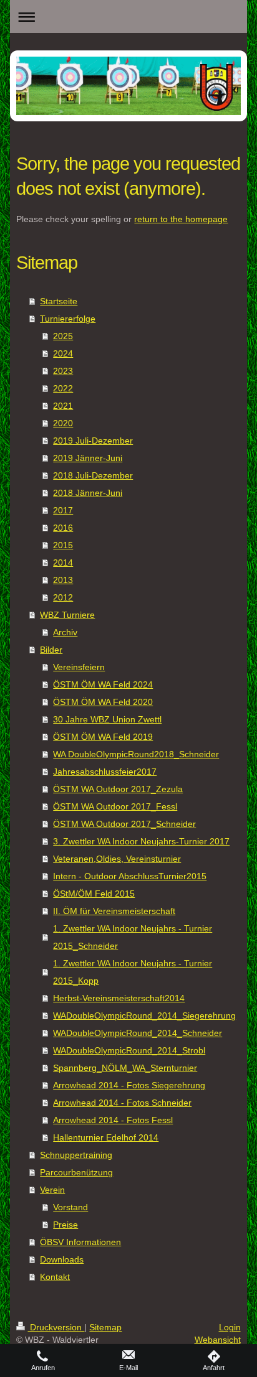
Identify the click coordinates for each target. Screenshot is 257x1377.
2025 (63, 336)
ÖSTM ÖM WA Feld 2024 (103, 684)
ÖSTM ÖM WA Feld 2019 (103, 737)
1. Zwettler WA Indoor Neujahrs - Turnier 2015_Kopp (132, 972)
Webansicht (218, 1340)
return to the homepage (181, 219)
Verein (52, 1190)
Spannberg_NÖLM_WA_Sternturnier (125, 1068)
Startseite (58, 301)
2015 (63, 545)
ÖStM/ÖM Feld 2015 (94, 894)
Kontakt (55, 1277)
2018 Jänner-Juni (87, 493)
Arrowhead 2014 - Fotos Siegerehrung (129, 1085)
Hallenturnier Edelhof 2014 (105, 1137)
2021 (63, 406)
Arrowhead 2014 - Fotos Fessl (113, 1120)
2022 (63, 388)
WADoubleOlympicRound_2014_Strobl (129, 1050)
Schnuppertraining (76, 1155)
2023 (63, 371)
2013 (63, 580)
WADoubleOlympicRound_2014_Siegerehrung (144, 1015)
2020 (63, 423)
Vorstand (70, 1207)
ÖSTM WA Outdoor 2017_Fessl (115, 806)
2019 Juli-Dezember (93, 441)
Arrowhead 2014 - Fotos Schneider (122, 1103)
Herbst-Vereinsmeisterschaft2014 (119, 998)
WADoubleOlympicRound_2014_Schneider (137, 1033)
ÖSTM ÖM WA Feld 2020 (103, 702)
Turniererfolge (67, 319)
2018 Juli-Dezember (93, 475)
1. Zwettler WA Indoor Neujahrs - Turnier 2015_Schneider (132, 937)
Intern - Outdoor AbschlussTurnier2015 (129, 876)
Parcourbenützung (76, 1172)
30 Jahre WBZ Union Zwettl (107, 719)
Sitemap (105, 1327)
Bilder (51, 650)
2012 (63, 597)
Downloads (62, 1259)
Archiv (65, 632)
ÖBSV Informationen (80, 1242)
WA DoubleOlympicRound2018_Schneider (136, 754)
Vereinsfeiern (79, 667)
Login (230, 1327)
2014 (63, 562)
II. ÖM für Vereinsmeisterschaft (114, 911)
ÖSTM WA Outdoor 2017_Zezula (118, 789)
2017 (63, 510)
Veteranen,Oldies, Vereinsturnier (117, 859)
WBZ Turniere (67, 615)
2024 (63, 353)
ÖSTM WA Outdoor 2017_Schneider (124, 824)
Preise (65, 1225)
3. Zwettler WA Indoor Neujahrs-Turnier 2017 (141, 841)
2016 (63, 528)
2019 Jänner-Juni (87, 458)
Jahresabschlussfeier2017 (105, 772)
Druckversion (55, 1327)
